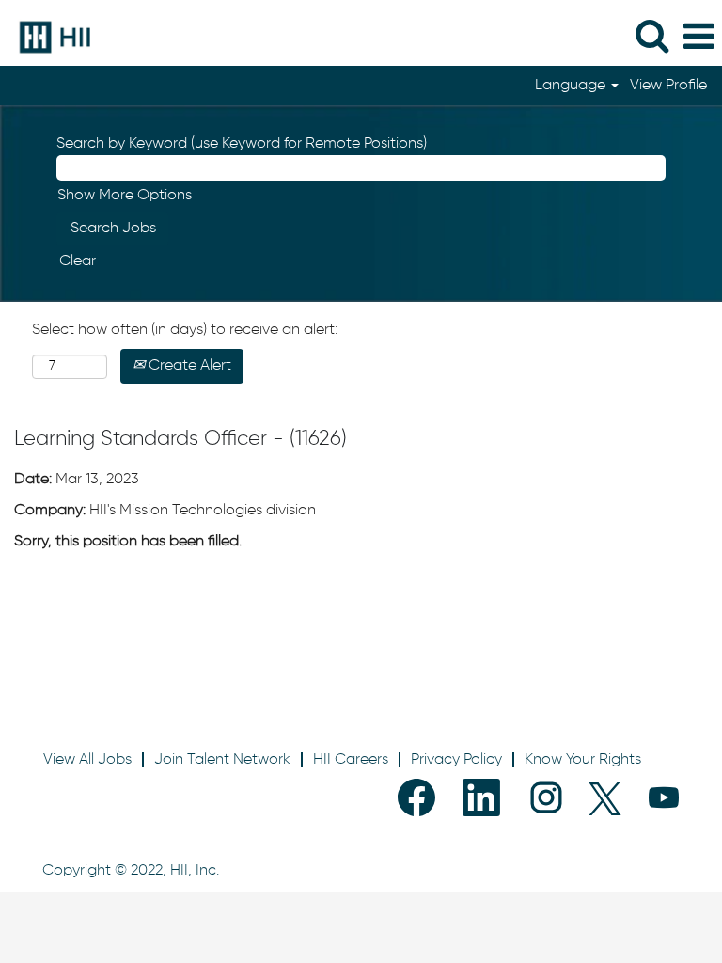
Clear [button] (77, 261)
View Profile (668, 85)
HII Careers (350, 759)
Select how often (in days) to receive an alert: (184, 330)
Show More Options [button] (124, 195)
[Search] (651, 36)
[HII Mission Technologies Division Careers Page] (48, 36)
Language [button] (572, 85)
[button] (698, 37)
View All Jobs (87, 759)
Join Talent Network (222, 759)
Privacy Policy (456, 759)
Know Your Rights (583, 759)
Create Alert (188, 365)
